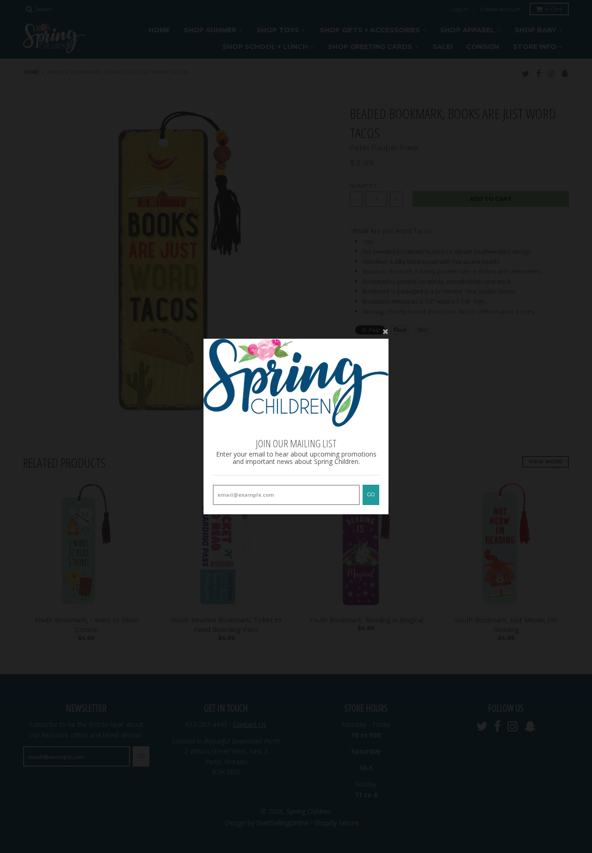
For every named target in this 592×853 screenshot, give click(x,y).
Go (371, 494)
